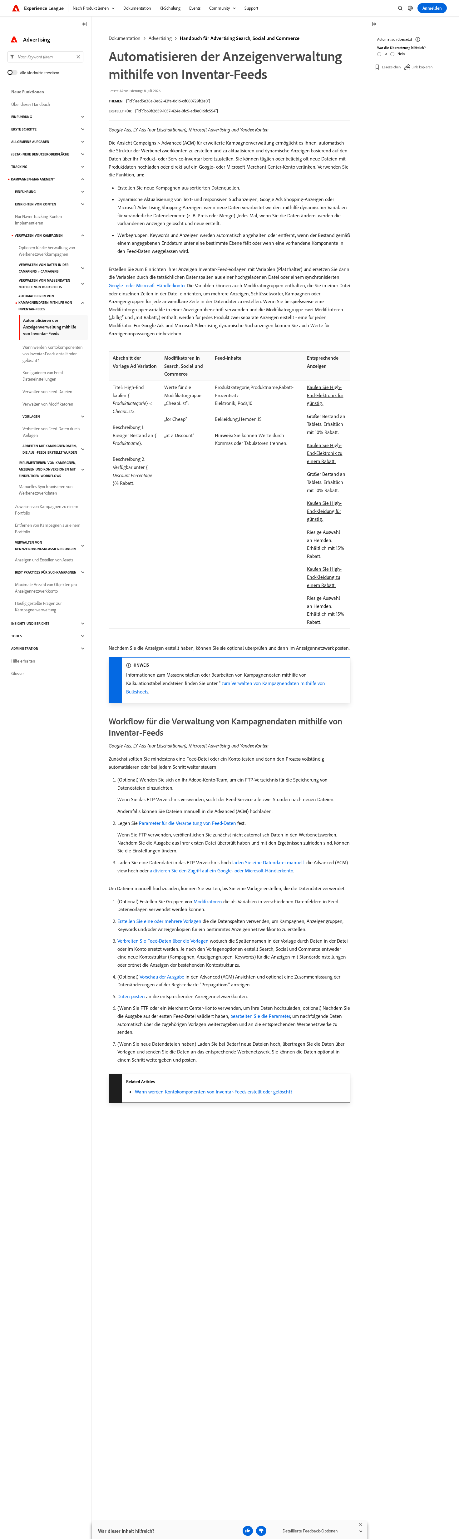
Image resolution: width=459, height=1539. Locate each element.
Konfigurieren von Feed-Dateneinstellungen (43, 376)
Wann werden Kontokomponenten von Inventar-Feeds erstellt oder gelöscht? (213, 1091)
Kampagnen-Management (33, 179)
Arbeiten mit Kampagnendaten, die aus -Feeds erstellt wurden (49, 449)
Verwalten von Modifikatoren (47, 404)
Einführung (21, 117)
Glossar (17, 673)
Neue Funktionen (27, 92)
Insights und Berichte (30, 623)
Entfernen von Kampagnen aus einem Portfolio (48, 528)
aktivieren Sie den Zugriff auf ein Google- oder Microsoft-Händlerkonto (221, 870)
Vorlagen (31, 416)
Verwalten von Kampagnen (39, 235)
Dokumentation (125, 38)
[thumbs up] (248, 1531)
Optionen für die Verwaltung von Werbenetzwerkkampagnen (47, 251)
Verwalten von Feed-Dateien (47, 391)
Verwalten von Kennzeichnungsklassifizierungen (45, 545)
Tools (16, 636)
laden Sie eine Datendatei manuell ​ (268, 862)
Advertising (160, 38)
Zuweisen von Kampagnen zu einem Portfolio (46, 510)
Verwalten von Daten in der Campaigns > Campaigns (44, 268)
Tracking (19, 167)
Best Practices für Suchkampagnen (45, 572)
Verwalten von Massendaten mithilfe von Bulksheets (44, 283)
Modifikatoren (208, 901)
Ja (385, 53)
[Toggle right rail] (374, 24)
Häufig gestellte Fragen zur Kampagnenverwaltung (38, 606)
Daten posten (131, 996)
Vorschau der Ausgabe (162, 977)
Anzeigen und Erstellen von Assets (44, 560)
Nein (401, 53)
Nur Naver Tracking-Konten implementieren (38, 220)
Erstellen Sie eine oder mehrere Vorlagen (159, 921)
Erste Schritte (24, 129)
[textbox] (45, 56)
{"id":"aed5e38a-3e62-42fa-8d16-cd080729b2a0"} (168, 101)
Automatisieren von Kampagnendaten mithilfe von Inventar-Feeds (45, 302)
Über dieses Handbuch (30, 104)
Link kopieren (422, 67)
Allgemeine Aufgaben (30, 142)
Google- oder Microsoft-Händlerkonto (147, 285)
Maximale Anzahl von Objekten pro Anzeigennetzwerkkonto (46, 588)
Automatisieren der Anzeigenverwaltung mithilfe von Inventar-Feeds (49, 327)
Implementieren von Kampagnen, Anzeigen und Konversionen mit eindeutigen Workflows (47, 469)
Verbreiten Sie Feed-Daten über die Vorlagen (163, 941)
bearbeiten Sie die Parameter (260, 1016)
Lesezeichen (391, 67)
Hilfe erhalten (23, 661)
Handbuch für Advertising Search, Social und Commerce (239, 38)
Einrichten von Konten (35, 204)
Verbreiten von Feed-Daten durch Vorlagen (51, 432)
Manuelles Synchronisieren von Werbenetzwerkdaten (45, 490)
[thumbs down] (261, 1531)
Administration (24, 648)
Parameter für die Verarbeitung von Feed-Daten (187, 823)
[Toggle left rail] (84, 24)
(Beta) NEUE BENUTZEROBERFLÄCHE (40, 154)
